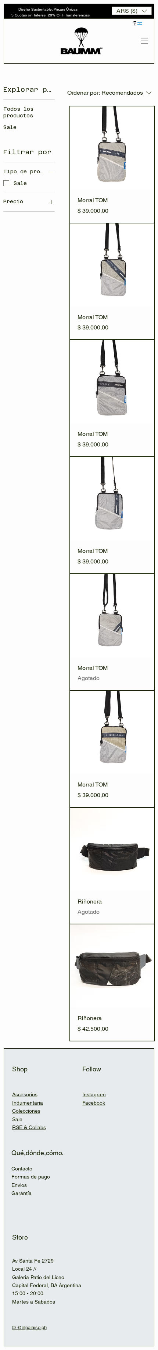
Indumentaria (27, 1103)
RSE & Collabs (29, 1127)
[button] (132, 11)
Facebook (93, 1103)
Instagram (94, 1094)
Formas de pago (30, 1177)
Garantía (21, 1193)
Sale (17, 1119)
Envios (19, 1185)
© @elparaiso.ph (29, 1327)
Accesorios (24, 1094)
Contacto (21, 1169)
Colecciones (26, 1111)
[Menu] (144, 41)
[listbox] (132, 11)
